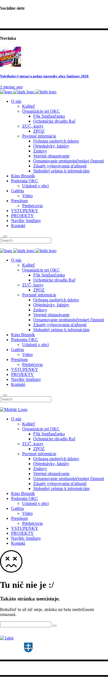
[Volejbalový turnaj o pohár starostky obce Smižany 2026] (10, 65)
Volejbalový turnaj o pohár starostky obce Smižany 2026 (44, 76)
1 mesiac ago (11, 87)
